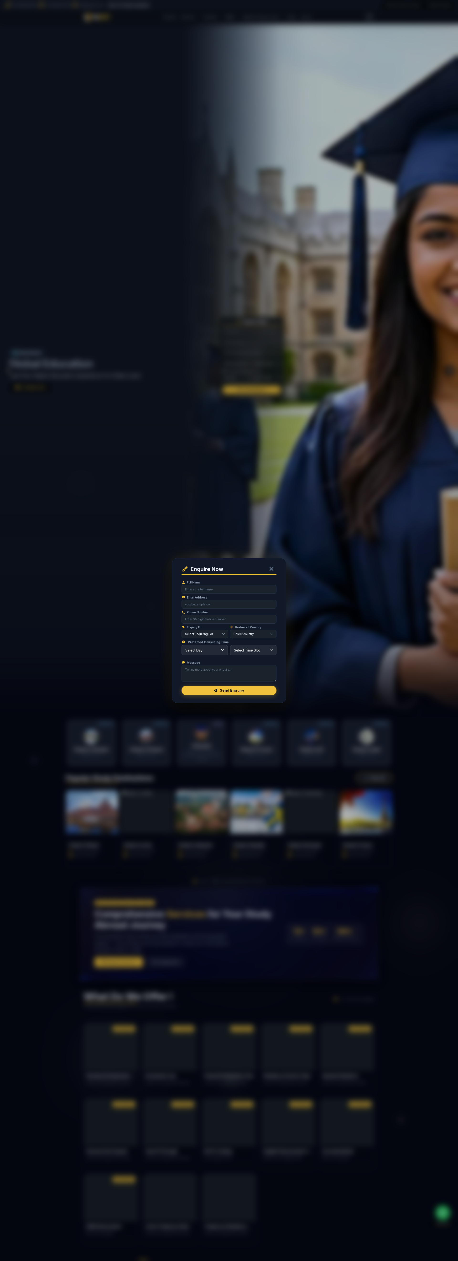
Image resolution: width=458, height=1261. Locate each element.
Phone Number (197, 612)
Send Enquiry (232, 690)
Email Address (197, 597)
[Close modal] (271, 569)
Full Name (194, 582)
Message (193, 662)
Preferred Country (248, 627)
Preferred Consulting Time (208, 642)
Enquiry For (195, 627)
